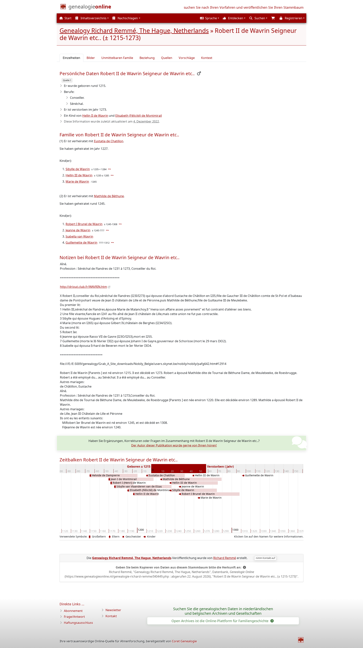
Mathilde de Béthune (109, 196)
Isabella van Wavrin (79, 236)
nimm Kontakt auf (265, 558)
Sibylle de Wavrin (78, 169)
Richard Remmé (224, 558)
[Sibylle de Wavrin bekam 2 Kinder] (109, 169)
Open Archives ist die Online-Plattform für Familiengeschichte (220, 621)
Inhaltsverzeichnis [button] (93, 18)
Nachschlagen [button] (127, 18)
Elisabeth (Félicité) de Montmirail (138, 116)
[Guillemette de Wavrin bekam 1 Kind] (113, 242)
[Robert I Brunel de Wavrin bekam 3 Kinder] (120, 224)
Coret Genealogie (184, 641)
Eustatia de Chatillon (108, 141)
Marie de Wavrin (77, 181)
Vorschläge (187, 58)
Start (67, 18)
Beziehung (147, 58)
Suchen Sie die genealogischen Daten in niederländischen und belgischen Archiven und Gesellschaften (223, 611)
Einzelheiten (71, 58)
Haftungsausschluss (78, 623)
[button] (209, 18)
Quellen (166, 58)
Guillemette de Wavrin (81, 242)
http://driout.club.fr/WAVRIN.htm (83, 287)
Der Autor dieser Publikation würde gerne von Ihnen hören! (174, 445)
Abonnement (73, 611)
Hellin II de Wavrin (95, 116)
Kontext (206, 58)
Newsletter (113, 610)
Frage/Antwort (74, 617)
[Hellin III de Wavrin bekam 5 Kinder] (112, 175)
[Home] (300, 640)
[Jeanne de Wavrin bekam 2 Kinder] (107, 230)
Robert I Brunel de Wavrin (84, 224)
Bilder (91, 58)
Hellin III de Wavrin (79, 175)
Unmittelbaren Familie (117, 58)
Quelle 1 (67, 80)
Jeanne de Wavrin (78, 230)
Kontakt (111, 616)
